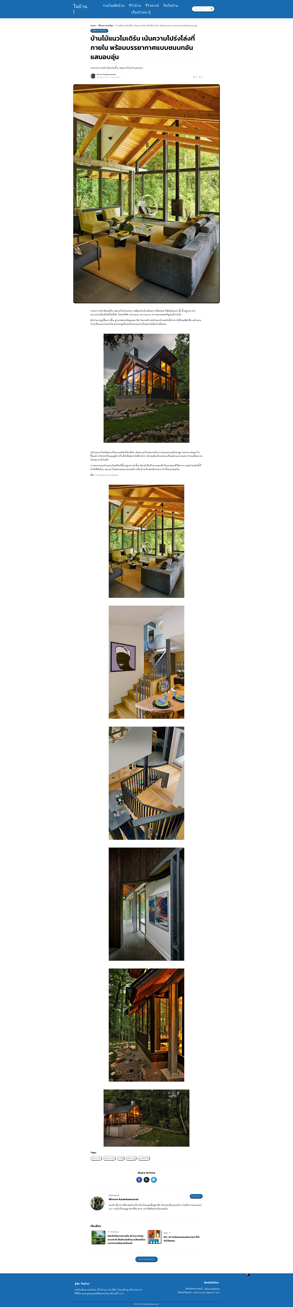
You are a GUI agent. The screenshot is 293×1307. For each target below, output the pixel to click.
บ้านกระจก (96, 1158)
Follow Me (196, 1196)
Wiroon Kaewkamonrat (106, 74)
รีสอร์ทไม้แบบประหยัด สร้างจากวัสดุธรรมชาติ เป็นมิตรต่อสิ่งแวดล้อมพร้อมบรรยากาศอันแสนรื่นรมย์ (126, 1239)
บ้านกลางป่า (109, 1158)
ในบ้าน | (80, 9)
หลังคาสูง (131, 1158)
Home (93, 25)
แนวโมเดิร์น (144, 1158)
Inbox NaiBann (212, 1288)
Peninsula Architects (107, 475)
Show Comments (146, 1259)
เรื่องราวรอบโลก (106, 25)
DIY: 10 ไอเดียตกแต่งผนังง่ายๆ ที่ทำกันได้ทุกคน (182, 1238)
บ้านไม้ (120, 1158)
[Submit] (212, 9)
